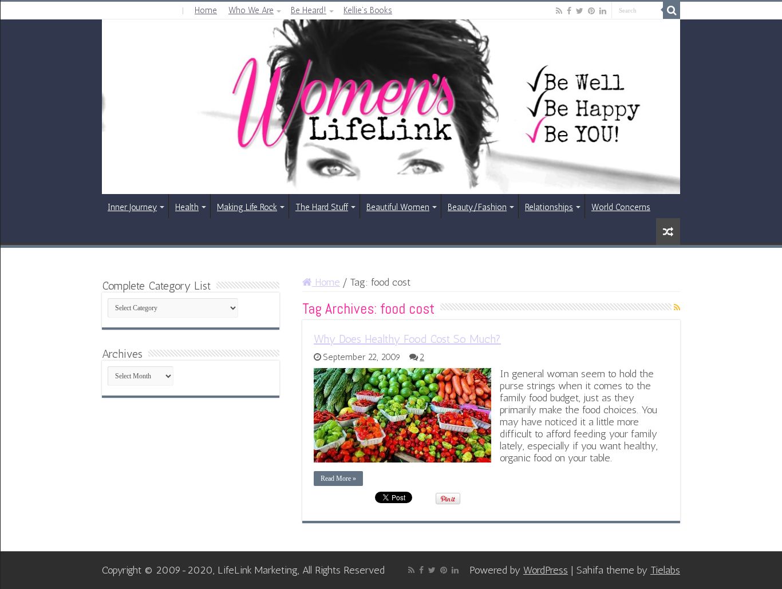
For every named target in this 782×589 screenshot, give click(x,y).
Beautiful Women (397, 207)
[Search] (671, 10)
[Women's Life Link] (391, 106)
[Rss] (559, 11)
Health (187, 207)
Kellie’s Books (367, 10)
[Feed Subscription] (677, 308)
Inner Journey (132, 207)
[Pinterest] (591, 11)
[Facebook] (569, 11)
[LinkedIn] (602, 11)
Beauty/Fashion (477, 207)
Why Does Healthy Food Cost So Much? (407, 339)
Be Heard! (308, 10)
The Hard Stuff (321, 207)
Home (206, 10)
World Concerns (620, 207)
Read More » (338, 479)
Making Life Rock (247, 207)
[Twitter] (579, 11)
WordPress (545, 570)
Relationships (549, 207)
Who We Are (251, 10)
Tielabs (665, 570)
